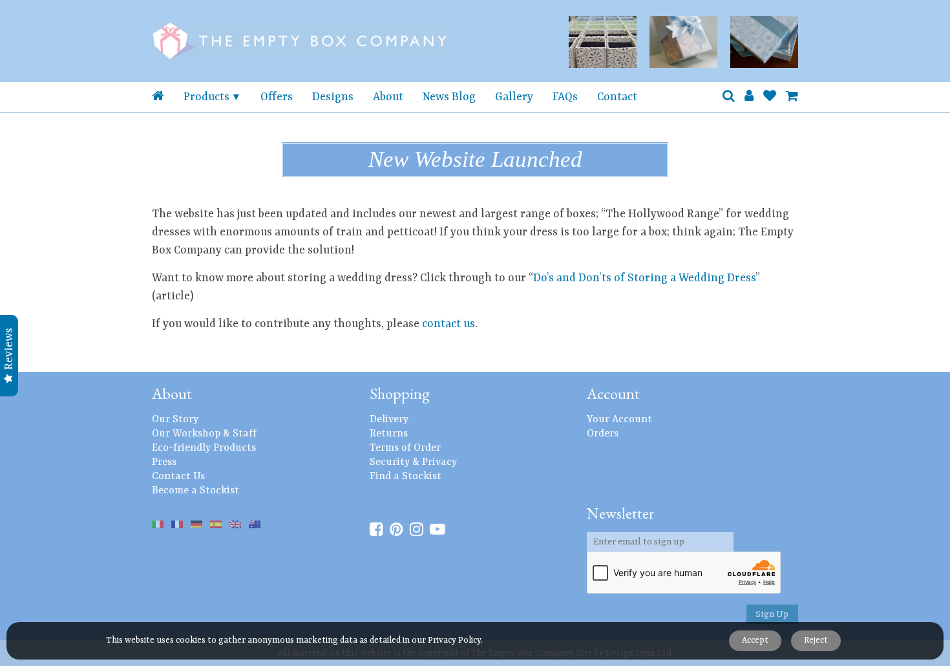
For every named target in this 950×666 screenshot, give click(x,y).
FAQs (565, 97)
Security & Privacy (413, 462)
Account (613, 393)
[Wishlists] (769, 97)
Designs (333, 97)
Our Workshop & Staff (204, 434)
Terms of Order (405, 448)
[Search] (729, 97)
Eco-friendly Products (204, 448)
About (388, 97)
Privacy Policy (454, 640)
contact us (448, 323)
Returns (389, 434)
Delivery (389, 419)
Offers (276, 97)
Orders (602, 434)
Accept (755, 640)
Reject (816, 640)
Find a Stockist (405, 476)
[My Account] (749, 97)
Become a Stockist (195, 491)
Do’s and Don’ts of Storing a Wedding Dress (644, 278)
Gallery (514, 97)
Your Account (619, 419)
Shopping (400, 393)
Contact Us (178, 476)
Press (164, 462)
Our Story (175, 419)
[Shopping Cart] (792, 97)
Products (206, 97)
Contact (617, 97)
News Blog (449, 97)
